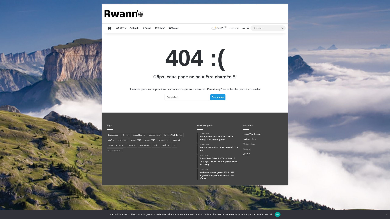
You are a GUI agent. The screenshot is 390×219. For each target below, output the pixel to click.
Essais (175, 28)
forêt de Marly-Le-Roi (173, 135)
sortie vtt (131, 145)
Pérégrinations (249, 144)
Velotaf (161, 28)
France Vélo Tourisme (252, 134)
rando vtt (176, 140)
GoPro (111, 140)
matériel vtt (163, 140)
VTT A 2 (246, 154)
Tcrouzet (246, 149)
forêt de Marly (154, 135)
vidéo (156, 145)
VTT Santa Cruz (114, 150)
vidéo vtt (165, 145)
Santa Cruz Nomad (116, 145)
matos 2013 (150, 140)
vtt (174, 145)
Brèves (125, 135)
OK (277, 214)
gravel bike (122, 140)
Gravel (147, 28)
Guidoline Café (249, 139)
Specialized (144, 145)
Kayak (135, 28)
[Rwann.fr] (127, 13)
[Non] (386, 214)
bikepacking (113, 135)
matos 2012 (136, 140)
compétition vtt (139, 135)
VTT (121, 28)
